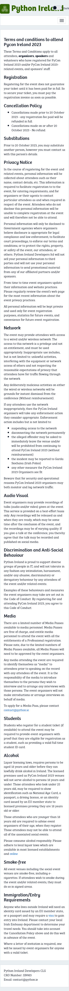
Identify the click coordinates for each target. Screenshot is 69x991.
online (14, 853)
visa (51, 915)
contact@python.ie (16, 709)
